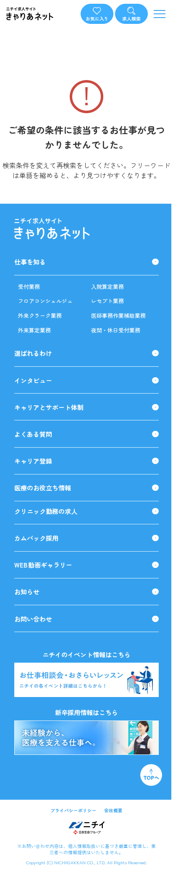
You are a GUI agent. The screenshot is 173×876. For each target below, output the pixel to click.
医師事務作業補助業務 (118, 315)
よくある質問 (33, 434)
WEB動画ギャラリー (43, 564)
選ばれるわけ (33, 353)
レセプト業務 (107, 301)
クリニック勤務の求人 (45, 511)
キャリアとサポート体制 (49, 407)
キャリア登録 (33, 460)
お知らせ (26, 591)
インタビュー (33, 380)
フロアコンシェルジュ (45, 301)
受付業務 (29, 286)
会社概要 (113, 810)
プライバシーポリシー (73, 810)
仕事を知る (30, 261)
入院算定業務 (107, 286)
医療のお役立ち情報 (42, 487)
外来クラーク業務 (40, 315)
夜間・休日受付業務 (115, 330)
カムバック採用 (36, 538)
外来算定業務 (34, 330)
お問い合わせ (33, 618)
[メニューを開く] (159, 13)
